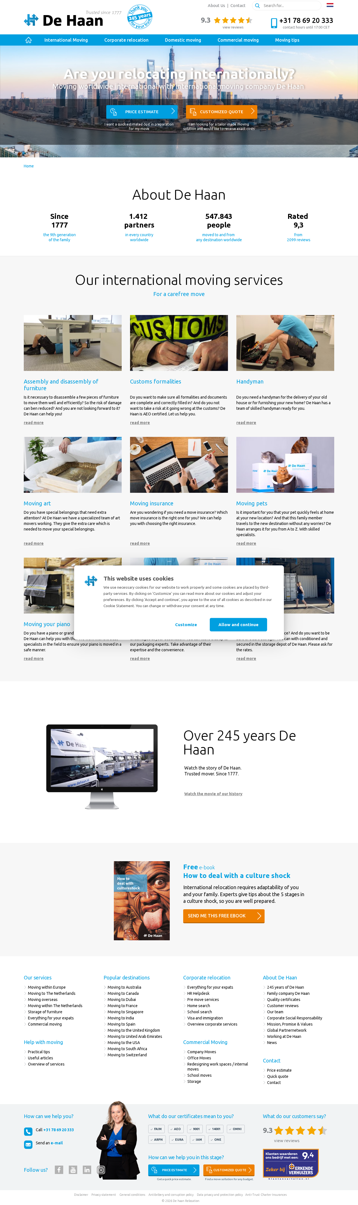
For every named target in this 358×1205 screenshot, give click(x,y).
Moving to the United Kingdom (134, 1030)
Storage (194, 1081)
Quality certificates (283, 999)
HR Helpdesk (198, 993)
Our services (37, 977)
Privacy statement (103, 1194)
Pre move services (203, 999)
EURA (179, 1139)
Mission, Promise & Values (290, 1024)
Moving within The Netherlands (55, 1005)
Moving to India (121, 1018)
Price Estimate (174, 1170)
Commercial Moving (205, 1042)
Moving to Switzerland (127, 1055)
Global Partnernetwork (287, 1030)
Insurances (279, 1194)
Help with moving (43, 1042)
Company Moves (201, 1052)
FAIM (158, 1129)
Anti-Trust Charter (258, 1194)
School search (199, 1012)
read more (34, 422)
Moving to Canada (123, 993)
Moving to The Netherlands (52, 993)
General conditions (132, 1194)
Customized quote (221, 111)
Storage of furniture (45, 1012)
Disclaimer (81, 1194)
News (272, 1042)
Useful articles (40, 1058)
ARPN (158, 1139)
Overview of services (46, 1064)
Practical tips (39, 1052)
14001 (216, 1129)
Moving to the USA (124, 1042)
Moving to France (123, 1005)
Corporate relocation (206, 977)
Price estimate (142, 111)
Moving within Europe (47, 987)
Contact (238, 5)
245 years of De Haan (285, 987)
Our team (275, 1012)
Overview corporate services (212, 1024)
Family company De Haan (288, 993)
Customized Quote (229, 1170)
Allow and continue (238, 624)
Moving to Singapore (125, 1012)
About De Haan (280, 977)
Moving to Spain (121, 1024)
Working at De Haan (284, 1036)
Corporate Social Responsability (294, 1018)
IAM (199, 1139)
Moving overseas (43, 999)
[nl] (330, 5)
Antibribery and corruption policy (171, 1194)
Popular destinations (126, 977)
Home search (198, 1005)
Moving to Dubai (122, 999)
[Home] (29, 40)
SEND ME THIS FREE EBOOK (217, 915)
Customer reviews (283, 1005)
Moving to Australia (124, 987)
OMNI (237, 1129)
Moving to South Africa (127, 1049)
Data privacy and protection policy (220, 1194)
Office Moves (199, 1058)
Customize (186, 624)
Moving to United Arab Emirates (135, 1036)
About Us (216, 5)
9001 (196, 1129)
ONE (217, 1139)
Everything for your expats (51, 1018)
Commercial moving (45, 1024)
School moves (199, 1075)
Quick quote (277, 1076)
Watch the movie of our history (213, 794)
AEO (177, 1129)
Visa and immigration (205, 1018)
